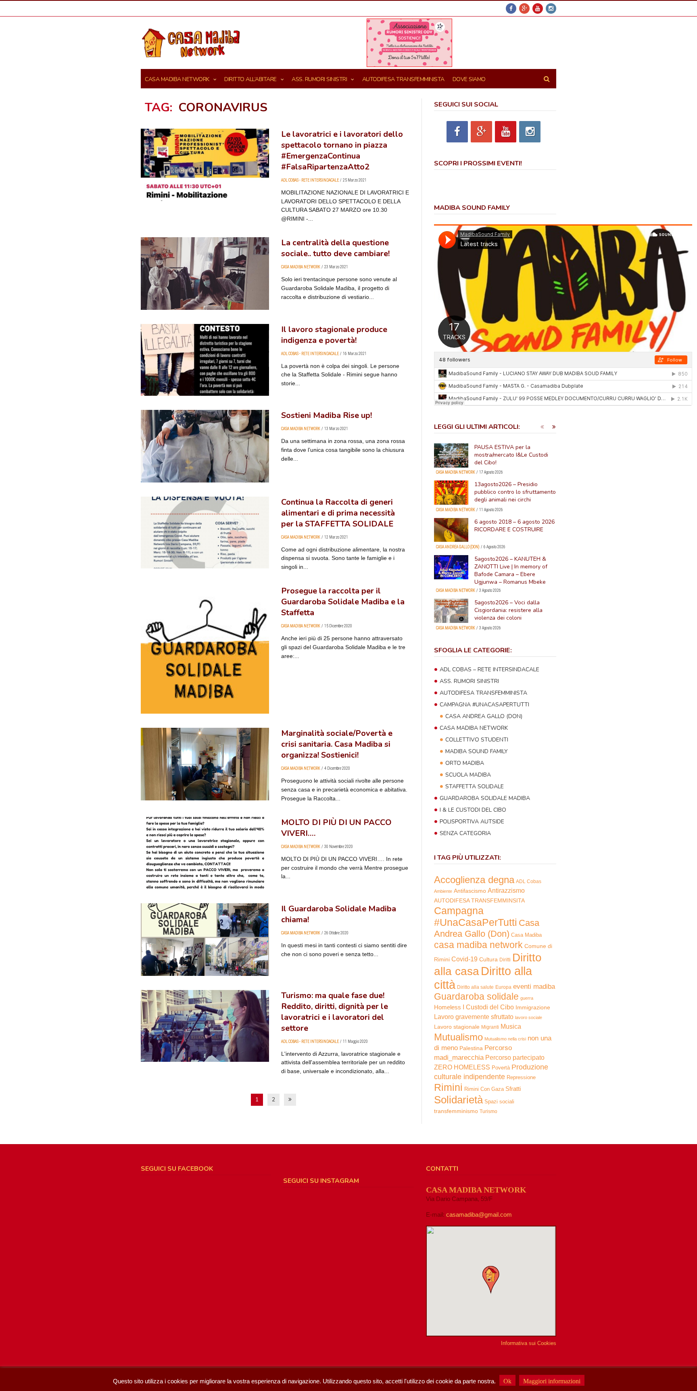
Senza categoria (465, 833)
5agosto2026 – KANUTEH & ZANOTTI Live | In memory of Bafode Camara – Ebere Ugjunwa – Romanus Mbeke (510, 570)
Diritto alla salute (475, 987)
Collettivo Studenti (476, 740)
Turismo (488, 1111)
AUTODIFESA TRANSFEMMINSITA (479, 900)
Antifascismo (470, 891)
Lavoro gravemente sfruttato (473, 1016)
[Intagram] (551, 8)
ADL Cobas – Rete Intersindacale (489, 669)
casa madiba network (478, 945)
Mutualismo (458, 1037)
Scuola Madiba (468, 775)
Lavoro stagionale (457, 1026)
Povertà (501, 1068)
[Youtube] (537, 8)
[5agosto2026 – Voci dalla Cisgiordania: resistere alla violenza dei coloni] (451, 611)
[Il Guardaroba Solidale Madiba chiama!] (205, 939)
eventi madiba (534, 986)
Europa (503, 987)
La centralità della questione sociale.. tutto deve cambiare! (335, 248)
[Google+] (524, 8)
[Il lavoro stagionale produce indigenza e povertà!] (205, 360)
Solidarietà (458, 1100)
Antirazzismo (506, 890)
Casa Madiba (526, 935)
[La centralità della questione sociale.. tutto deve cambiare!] (205, 273)
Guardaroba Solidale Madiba (485, 798)
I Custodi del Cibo (488, 1007)
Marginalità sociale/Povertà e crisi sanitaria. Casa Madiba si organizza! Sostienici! (336, 744)
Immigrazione (532, 1008)
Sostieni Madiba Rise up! (326, 415)
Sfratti (513, 1089)
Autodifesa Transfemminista (483, 693)
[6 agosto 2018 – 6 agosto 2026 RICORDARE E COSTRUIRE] (451, 530)
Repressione (521, 1077)
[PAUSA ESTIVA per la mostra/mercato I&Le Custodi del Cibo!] (451, 455)
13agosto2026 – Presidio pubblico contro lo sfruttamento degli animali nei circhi (515, 491)
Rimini (448, 1087)
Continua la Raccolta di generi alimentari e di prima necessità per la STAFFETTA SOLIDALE (338, 513)
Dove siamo (469, 79)
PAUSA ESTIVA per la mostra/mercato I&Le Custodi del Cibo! (511, 454)
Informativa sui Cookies (528, 1343)
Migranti (490, 1027)
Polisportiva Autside (472, 821)
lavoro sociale (528, 1017)
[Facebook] (511, 8)
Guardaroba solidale (476, 997)
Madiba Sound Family (476, 751)
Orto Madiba (464, 763)
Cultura (488, 959)
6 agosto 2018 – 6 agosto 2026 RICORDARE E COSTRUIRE (514, 525)
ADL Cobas (528, 881)
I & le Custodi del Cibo (473, 810)
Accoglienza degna (474, 879)
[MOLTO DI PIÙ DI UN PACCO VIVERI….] (205, 853)
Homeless (447, 1007)
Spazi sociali (499, 1102)
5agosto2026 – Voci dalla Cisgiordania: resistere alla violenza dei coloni (508, 610)
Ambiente (443, 891)
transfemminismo (456, 1111)
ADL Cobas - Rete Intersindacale (310, 180)
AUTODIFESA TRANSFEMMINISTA (403, 79)
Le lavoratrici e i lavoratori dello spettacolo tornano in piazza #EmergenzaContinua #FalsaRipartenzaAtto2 (342, 150)
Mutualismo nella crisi (505, 1038)
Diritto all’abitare (250, 79)
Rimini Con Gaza (484, 1089)
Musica (511, 1026)
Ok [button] (507, 1381)
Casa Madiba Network (177, 79)
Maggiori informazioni (551, 1381)
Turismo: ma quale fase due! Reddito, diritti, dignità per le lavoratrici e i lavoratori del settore (334, 1012)
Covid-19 (464, 959)
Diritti (505, 959)
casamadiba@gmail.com (479, 1214)
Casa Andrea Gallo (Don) (458, 547)
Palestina (471, 1048)
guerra (526, 998)
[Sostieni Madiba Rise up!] (205, 446)
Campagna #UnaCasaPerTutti (484, 704)
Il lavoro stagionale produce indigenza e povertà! (334, 335)
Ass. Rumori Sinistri (319, 79)
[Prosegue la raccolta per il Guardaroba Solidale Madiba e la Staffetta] (205, 649)
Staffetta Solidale (474, 786)
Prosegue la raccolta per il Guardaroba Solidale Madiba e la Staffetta (343, 601)
